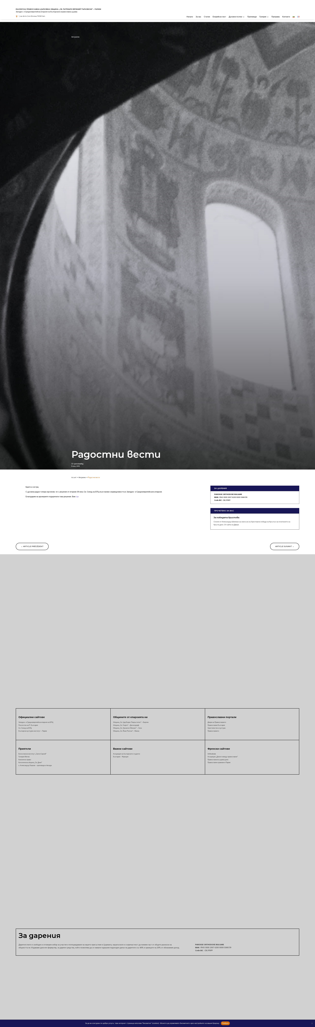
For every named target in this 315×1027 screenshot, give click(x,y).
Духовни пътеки (235, 16)
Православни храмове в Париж (219, 762)
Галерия (262, 16)
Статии (207, 16)
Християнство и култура (216, 728)
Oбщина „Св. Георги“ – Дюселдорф (126, 725)
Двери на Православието (217, 722)
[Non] (312, 1023)
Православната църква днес (218, 760)
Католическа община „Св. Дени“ (30, 762)
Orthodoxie (212, 754)
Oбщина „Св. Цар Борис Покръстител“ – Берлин (131, 722)
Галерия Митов (24, 757)
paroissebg (78, 464)
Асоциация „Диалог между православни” (223, 757)
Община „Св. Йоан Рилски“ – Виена (126, 731)
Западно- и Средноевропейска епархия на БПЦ (35, 722)
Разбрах (225, 1023)
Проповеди (252, 16)
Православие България (216, 725)
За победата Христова (226, 517)
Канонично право (24, 760)
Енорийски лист (219, 16)
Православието (213, 731)
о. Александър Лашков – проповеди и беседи (35, 765)
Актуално (75, 37)
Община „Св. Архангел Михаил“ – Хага (127, 728)
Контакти (286, 16)
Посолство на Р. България (28, 725)
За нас (198, 16)
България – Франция (120, 757)
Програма (275, 16)
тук (77, 496)
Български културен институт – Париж (32, 731)
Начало (190, 16)
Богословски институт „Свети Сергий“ (32, 754)
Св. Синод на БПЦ (25, 728)
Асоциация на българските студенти (126, 754)
